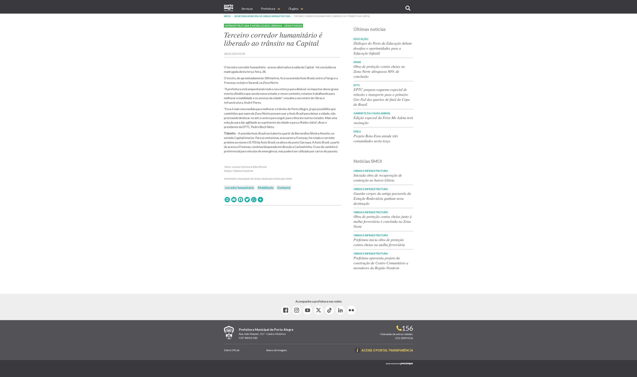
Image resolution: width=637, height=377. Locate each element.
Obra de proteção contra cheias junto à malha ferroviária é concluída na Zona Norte (383, 221)
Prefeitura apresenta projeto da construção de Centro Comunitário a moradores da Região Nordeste (381, 262)
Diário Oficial (231, 350)
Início (227, 16)
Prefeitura (268, 8)
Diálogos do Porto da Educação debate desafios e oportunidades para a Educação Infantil (383, 48)
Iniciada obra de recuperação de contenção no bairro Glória (378, 178)
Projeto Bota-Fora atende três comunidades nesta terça (376, 138)
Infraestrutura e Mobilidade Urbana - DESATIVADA (263, 25)
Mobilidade (265, 187)
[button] (408, 8)
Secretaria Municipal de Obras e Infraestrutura (262, 16)
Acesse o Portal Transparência (387, 350)
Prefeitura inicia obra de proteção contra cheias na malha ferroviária (379, 242)
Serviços (247, 8)
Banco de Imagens (276, 350)
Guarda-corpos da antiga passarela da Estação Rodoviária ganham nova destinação (382, 198)
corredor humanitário (239, 187)
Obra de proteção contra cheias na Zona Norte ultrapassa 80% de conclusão (379, 71)
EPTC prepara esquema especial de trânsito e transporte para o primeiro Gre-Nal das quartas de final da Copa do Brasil (382, 97)
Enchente (284, 187)
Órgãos (293, 8)
